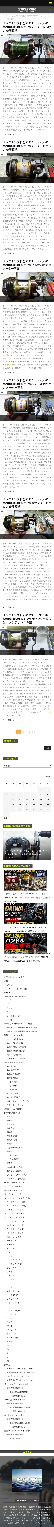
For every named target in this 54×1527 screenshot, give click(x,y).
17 (6, 804)
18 (13, 804)
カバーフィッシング (15, 1225)
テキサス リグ (12, 1299)
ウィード (10, 1252)
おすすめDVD (12, 1066)
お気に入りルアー (14, 1074)
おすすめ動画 (12, 1078)
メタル (9, 1287)
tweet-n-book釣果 (14, 1167)
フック (9, 1306)
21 (34, 804)
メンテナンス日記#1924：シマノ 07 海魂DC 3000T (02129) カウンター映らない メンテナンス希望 (27, 619)
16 (48, 799)
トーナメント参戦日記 (16, 1178)
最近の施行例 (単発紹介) (20, 1407)
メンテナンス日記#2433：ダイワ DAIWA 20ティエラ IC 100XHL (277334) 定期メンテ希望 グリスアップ (27, 927)
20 (27, 804)
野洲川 (9, 1143)
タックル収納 (12, 1295)
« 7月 (5, 818)
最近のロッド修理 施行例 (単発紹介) (22, 1027)
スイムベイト (12, 1275)
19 (20, 804)
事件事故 (13, 1081)
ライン (9, 1318)
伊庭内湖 (10, 1128)
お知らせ (8, 981)
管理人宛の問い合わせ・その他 (20, 1380)
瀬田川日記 (14, 1155)
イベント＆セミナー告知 (17, 988)
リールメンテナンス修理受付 (16, 1384)
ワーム (9, 1326)
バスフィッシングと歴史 (14, 1217)
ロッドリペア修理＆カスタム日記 (18, 1023)
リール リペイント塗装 (16, 1202)
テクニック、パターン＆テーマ (17, 1221)
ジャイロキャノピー (15, 1209)
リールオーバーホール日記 (15, 996)
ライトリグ (11, 1314)
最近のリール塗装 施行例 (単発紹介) (22, 1031)
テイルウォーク (13, 1016)
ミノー (9, 1283)
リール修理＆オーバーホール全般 (20, 1372)
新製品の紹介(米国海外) (16, 1050)
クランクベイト (13, 1268)
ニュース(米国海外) (15, 1043)
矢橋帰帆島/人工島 (14, 1147)
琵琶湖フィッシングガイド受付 (17, 1430)
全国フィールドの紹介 (13, 1109)
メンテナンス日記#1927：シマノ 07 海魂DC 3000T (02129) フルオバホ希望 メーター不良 (27, 265)
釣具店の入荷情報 (14, 1054)
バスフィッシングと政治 (14, 1213)
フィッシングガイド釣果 (17, 1174)
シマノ (3, 35)
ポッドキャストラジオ (13, 1190)
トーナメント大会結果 (16, 1058)
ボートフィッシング (15, 1233)
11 (13, 799)
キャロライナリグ (14, 1264)
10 (6, 799)
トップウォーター (14, 1302)
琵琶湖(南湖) (12, 1140)
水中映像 (13, 1085)
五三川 (9, 1116)
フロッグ (10, 1279)
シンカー (10, 1322)
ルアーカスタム (13, 1337)
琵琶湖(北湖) (12, 1136)
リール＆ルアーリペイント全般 (20, 1368)
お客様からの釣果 (14, 1171)
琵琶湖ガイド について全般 (18, 1376)
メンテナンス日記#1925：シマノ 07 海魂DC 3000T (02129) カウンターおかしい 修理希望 (27, 503)
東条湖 (9, 1163)
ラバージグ (11, 1333)
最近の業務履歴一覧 (15, 1388)
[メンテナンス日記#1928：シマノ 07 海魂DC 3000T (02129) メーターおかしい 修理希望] (27, 168)
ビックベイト (12, 1248)
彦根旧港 (10, 1124)
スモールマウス (13, 1291)
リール (9, 1341)
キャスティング (13, 1260)
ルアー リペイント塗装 (16, 1205)
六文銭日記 (14, 1159)
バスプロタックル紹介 (13, 1186)
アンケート (11, 985)
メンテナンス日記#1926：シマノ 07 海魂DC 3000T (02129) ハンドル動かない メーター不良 (27, 384)
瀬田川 (9, 1151)
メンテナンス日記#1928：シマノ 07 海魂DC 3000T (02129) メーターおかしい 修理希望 (27, 146)
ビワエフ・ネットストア (14, 977)
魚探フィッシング (14, 1237)
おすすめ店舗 (12, 1093)
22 (41, 804)
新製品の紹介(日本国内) (16, 1047)
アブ (9, 1000)
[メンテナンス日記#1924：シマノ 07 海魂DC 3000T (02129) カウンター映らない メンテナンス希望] (27, 640)
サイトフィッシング (15, 1229)
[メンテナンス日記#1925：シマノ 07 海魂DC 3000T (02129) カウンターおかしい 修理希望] (27, 525)
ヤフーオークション (15, 1105)
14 (34, 799)
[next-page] (34, 732)
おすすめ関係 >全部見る (14, 1062)
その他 (9, 1019)
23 (48, 804)
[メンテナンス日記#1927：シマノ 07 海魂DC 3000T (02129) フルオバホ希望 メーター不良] (27, 287)
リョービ (10, 1012)
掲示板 (7, 1364)
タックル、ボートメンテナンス (17, 1198)
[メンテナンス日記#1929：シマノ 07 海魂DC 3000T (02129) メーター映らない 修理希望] (27, 49)
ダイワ (9, 1004)
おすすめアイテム (14, 1070)
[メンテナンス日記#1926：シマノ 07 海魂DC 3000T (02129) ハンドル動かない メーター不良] (27, 406)
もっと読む (7, 135)
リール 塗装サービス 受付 (14, 1399)
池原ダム (10, 1120)
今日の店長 (8, 992)
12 (20, 799)
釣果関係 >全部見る (12, 1112)
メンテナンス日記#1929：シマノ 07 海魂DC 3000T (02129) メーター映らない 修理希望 (27, 27)
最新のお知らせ (18, 1395)
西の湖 (9, 1132)
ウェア (9, 1256)
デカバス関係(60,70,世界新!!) (16, 1182)
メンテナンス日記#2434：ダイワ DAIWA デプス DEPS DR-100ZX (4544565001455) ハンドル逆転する (27, 957)
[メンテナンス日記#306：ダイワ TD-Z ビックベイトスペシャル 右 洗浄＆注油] (27, 845)
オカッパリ (11, 1240)
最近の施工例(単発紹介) (19, 1392)
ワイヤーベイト (13, 1330)
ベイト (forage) (13, 1310)
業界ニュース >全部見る (14, 1035)
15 (41, 799)
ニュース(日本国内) (15, 1039)
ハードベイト (12, 1244)
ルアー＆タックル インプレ (18, 1101)
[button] (50, 9)
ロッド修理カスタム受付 (14, 1415)
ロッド (9, 1345)
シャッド (10, 1271)
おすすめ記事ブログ (15, 1097)
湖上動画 (13, 1089)
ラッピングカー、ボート (14, 1194)
